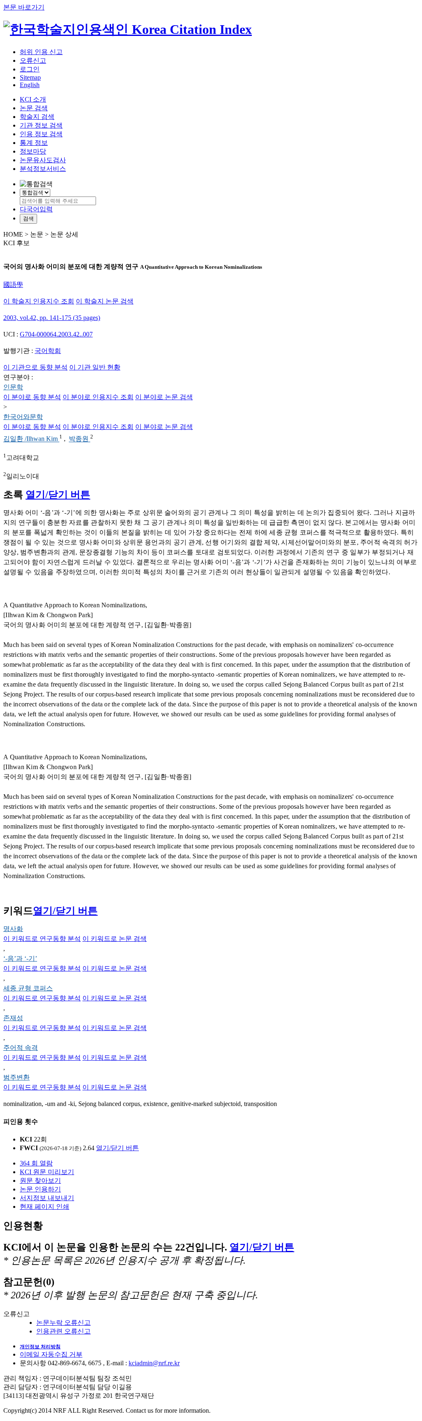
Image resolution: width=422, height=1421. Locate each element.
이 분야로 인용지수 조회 (98, 396)
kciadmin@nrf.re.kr (154, 1363)
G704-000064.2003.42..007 (56, 334)
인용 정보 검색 (41, 133)
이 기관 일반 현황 (94, 367)
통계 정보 (34, 142)
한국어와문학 (23, 416)
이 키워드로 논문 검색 (114, 938)
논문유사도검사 (43, 159)
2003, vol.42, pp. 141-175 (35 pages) (51, 317)
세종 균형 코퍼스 (28, 988)
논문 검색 (34, 107)
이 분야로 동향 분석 (32, 396)
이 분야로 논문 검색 (164, 396)
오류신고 (33, 60)
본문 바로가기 (24, 7)
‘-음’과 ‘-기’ (20, 958)
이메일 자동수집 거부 (51, 1354)
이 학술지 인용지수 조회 (38, 301)
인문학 (13, 387)
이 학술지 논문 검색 (105, 301)
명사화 (13, 928)
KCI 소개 (33, 99)
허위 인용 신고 (41, 51)
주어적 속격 (20, 1047)
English (30, 84)
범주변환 (16, 1077)
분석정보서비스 (43, 168)
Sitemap (30, 77)
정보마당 (33, 151)
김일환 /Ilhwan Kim (31, 439)
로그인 (30, 69)
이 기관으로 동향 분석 (35, 367)
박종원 (79, 439)
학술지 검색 (37, 116)
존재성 (13, 1017)
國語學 (13, 284)
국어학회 (48, 350)
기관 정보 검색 (41, 125)
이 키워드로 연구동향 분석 (42, 938)
